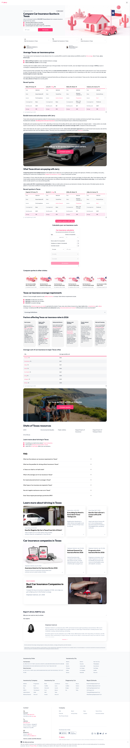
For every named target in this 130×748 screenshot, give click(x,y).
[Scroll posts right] (105, 281)
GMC (45, 692)
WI (52, 666)
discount (80, 130)
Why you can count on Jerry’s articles (33, 615)
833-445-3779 (31, 714)
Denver (67, 672)
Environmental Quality (47, 430)
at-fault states (34, 446)
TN (42, 666)
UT (46, 666)
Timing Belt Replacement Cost (93, 692)
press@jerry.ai (33, 735)
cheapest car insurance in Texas (53, 174)
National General (27, 694)
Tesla (56, 692)
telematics (46, 338)
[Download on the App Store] (63, 733)
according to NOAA (99, 327)
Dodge (67, 688)
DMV (24, 430)
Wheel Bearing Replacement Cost (94, 694)
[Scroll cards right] (105, 98)
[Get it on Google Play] (72, 733)
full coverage (89, 56)
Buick (45, 683)
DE (33, 663)
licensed (75, 739)
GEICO (24, 690)
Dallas (25, 365)
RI (38, 666)
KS (42, 663)
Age (52, 234)
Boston (67, 666)
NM (27, 666)
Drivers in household (70, 234)
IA (37, 663)
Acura (67, 683)
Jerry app (33, 716)
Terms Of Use (99, 711)
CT (31, 663)
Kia (66, 690)
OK (33, 666)
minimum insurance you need (38, 306)
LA (45, 663)
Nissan (56, 690)
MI (51, 663)
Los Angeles (82, 670)
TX (44, 666)
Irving (52, 86)
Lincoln (56, 688)
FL (34, 663)
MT (58, 663)
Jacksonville (82, 666)
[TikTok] (103, 733)
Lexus (56, 685)
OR (35, 666)
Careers (85, 713)
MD (48, 663)
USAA (35, 692)
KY (43, 663)
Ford (45, 690)
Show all (95, 672)
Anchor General (59, 98)
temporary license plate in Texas (40, 444)
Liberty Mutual (26, 692)
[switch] (78, 241)
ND (61, 663)
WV (54, 666)
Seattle (95, 670)
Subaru (77, 685)
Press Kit (61, 713)
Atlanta (67, 661)
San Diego (96, 668)
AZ (26, 663)
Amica (24, 685)
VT (49, 666)
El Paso (25, 382)
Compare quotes (65, 152)
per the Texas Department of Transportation (70, 332)
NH (24, 666)
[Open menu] (126, 2)
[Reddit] (106, 733)
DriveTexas (26, 435)
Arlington (26, 379)
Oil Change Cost (90, 690)
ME (50, 663)
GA (36, 663)
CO (30, 663)
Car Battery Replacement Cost (93, 685)
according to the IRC (57, 327)
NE (63, 663)
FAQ (60, 711)
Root (97, 98)
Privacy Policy (74, 713)
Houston (26, 357)
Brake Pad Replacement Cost (93, 683)
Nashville (82, 672)
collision (100, 306)
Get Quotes (45, 29)
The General (36, 690)
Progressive (78, 98)
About (72, 711)
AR (25, 663)
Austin (25, 368)
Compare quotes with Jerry (65, 221)
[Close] (127, 742)
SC (39, 666)
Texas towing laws (47, 443)
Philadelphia (96, 663)
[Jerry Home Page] (4, 2)
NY (30, 666)
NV (28, 666)
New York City (97, 661)
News (84, 711)
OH (32, 666)
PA (37, 666)
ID (38, 663)
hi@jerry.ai (29, 734)
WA (50, 666)
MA (46, 663)
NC (60, 663)
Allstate (25, 683)
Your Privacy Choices (63, 716)
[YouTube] (100, 733)
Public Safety (62, 430)
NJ (25, 666)
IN (41, 663)
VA (47, 666)
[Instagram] (92, 733)
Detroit (81, 661)
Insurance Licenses (100, 713)
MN (53, 663)
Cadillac (46, 685)
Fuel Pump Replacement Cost (93, 688)
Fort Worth (26, 372)
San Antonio (27, 361)
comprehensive (92, 306)
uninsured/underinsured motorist (68, 307)
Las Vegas (82, 668)
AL (23, 663)
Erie (24, 688)
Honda (45, 694)
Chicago (68, 668)
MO (55, 663)
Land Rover (57, 683)
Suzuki (77, 688)
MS (56, 663)
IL (39, 663)
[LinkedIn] (98, 733)
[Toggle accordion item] (105, 312)
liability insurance (49, 296)
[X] (95, 733)
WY (55, 666)
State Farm (36, 688)
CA (28, 663)
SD (41, 666)
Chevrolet (46, 688)
